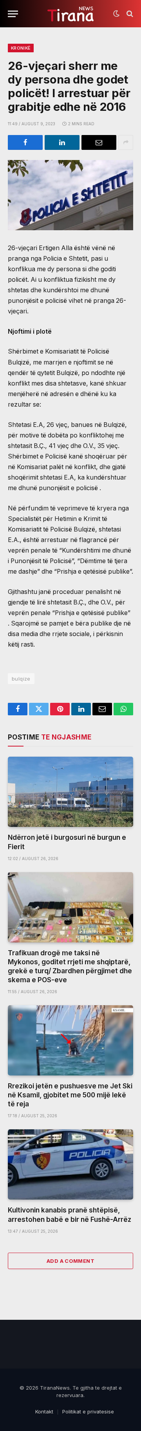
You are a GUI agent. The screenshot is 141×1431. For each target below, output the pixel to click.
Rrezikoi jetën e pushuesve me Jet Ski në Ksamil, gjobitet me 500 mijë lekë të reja (70, 1095)
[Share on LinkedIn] (62, 142)
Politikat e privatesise (88, 1411)
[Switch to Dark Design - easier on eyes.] (116, 13)
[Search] (129, 14)
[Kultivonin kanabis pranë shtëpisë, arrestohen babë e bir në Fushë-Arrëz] (70, 1164)
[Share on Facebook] (25, 142)
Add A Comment (70, 1261)
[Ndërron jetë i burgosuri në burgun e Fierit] (70, 792)
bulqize (21, 679)
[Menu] (13, 14)
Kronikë (21, 48)
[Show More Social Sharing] (125, 142)
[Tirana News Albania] (71, 13)
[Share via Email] (98, 142)
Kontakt (44, 1411)
